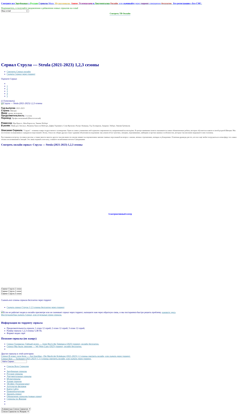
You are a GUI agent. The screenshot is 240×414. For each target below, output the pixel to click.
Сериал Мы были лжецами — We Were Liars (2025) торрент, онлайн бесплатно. (44, 346)
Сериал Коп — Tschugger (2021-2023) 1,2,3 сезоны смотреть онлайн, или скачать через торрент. (46, 359)
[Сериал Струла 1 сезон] (11, 289)
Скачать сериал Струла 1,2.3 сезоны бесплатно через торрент (35, 307)
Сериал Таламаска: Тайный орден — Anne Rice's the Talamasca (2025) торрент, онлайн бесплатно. (53, 344)
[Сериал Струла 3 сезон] (11, 294)
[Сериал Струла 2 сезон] (11, 291)
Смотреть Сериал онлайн (19, 71)
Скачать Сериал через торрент (21, 74)
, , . (101, 3)
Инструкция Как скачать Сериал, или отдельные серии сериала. (31, 315)
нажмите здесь (169, 312)
